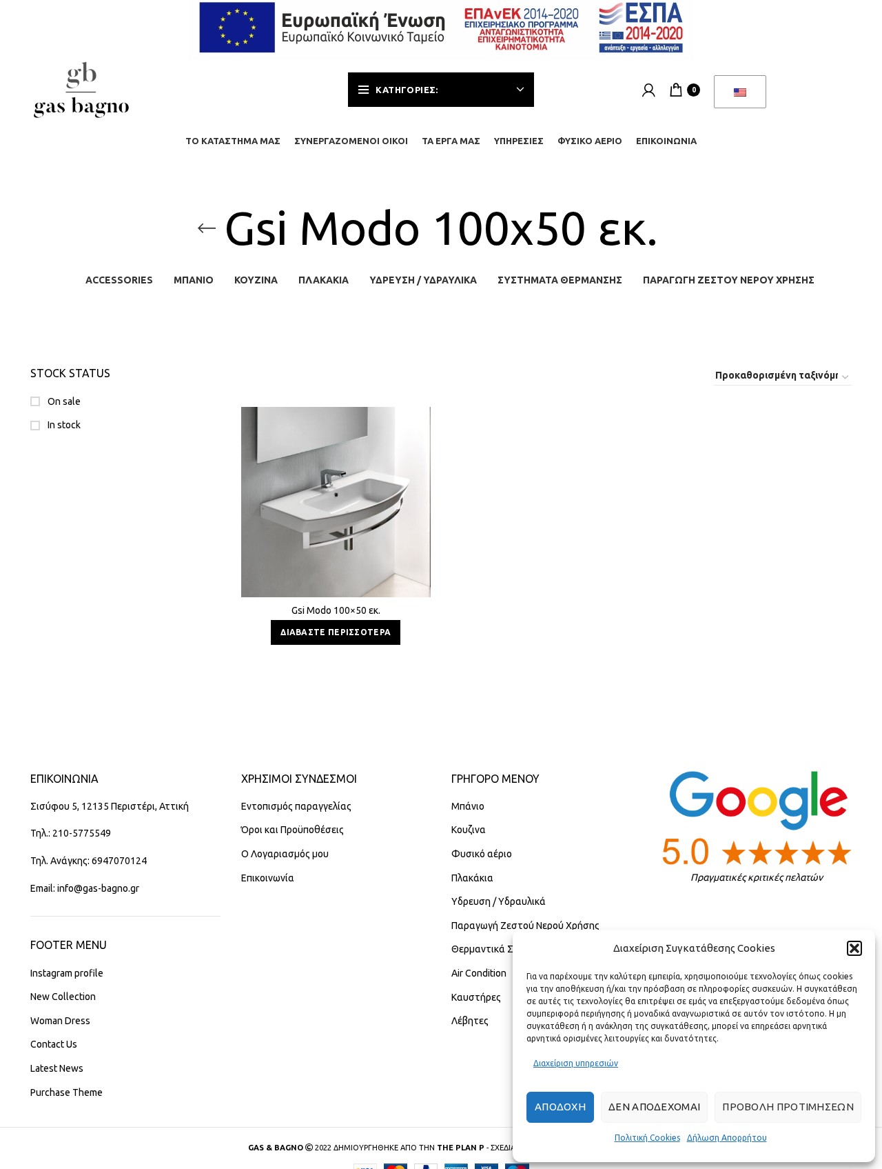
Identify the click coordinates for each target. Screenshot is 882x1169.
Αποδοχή (560, 1106)
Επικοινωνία (267, 877)
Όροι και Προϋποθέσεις (292, 829)
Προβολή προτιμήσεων (788, 1106)
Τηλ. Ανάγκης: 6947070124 (88, 860)
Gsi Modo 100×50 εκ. (335, 610)
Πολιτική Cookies (647, 1137)
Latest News (56, 1068)
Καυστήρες (476, 997)
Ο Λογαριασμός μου (285, 853)
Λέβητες (470, 1020)
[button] (854, 948)
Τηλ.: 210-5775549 (70, 833)
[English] (740, 92)
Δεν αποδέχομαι (654, 1106)
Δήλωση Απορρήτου (727, 1137)
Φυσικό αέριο (481, 853)
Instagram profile (66, 973)
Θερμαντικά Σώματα (497, 949)
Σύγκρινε (420, 429)
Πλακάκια (472, 877)
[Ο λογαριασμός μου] (648, 89)
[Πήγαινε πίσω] (206, 228)
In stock (63, 424)
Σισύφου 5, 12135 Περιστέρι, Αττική (109, 806)
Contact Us (53, 1044)
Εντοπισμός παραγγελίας (296, 806)
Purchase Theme (66, 1092)
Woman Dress (60, 1020)
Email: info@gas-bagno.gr (84, 888)
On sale (63, 401)
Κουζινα (468, 829)
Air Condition (478, 973)
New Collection (63, 996)
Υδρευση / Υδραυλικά (498, 901)
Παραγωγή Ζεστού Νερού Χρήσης (525, 925)
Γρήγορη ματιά (420, 460)
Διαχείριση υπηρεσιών (575, 1063)
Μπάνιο (467, 806)
